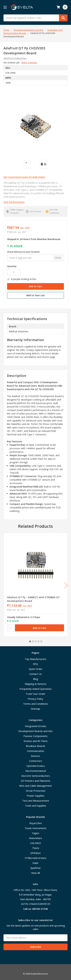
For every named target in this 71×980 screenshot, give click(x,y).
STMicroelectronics (35, 858)
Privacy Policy (35, 698)
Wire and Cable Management (35, 785)
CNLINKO (35, 843)
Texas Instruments (35, 828)
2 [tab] (33, 641)
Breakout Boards (35, 746)
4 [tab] (38, 641)
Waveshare (35, 838)
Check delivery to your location (23, 251)
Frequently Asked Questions (35, 688)
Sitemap (35, 708)
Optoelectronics (35, 765)
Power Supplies (35, 795)
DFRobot (35, 853)
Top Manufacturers (35, 659)
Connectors (35, 760)
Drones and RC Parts (36, 741)
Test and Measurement (35, 800)
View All (35, 872)
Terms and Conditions (35, 703)
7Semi (35, 848)
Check (58, 257)
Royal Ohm (35, 823)
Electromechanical (35, 770)
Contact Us (35, 674)
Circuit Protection (35, 790)
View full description (14, 202)
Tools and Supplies (35, 805)
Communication (35, 751)
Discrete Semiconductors (35, 775)
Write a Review (29, 62)
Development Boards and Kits (35, 731)
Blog (35, 679)
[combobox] (35, 17)
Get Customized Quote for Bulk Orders (24, 177)
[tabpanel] (35, 585)
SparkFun (35, 868)
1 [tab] (30, 641)
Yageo (35, 833)
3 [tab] (35, 641)
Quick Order (35, 669)
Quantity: (12, 266)
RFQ (35, 664)
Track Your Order (35, 693)
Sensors (35, 756)
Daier (36, 863)
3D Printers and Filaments (35, 780)
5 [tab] (41, 641)
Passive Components (35, 736)
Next (66, 585)
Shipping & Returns (35, 683)
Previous (4, 585)
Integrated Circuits (35, 726)
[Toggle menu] (5, 7)
